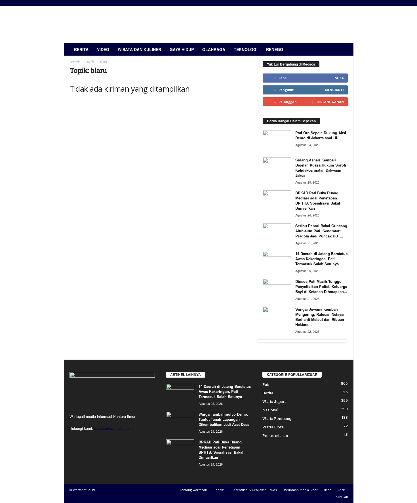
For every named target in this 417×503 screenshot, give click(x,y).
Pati (265, 384)
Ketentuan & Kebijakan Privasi (254, 490)
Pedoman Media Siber (301, 490)
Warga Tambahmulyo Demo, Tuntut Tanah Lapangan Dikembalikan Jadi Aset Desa (224, 419)
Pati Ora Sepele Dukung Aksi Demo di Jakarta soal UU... (320, 135)
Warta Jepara (274, 401)
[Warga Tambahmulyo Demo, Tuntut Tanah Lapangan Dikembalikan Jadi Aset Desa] (180, 422)
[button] (345, 49)
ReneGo (274, 49)
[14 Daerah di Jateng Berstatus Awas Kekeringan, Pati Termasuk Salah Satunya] (277, 261)
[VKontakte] (109, 439)
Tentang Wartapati (193, 490)
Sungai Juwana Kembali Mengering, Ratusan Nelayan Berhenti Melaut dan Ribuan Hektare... (320, 316)
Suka (339, 78)
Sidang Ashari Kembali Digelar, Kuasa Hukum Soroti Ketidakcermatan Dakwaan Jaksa (320, 167)
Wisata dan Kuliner (139, 49)
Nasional (270, 409)
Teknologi (246, 49)
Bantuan (342, 496)
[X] (87, 439)
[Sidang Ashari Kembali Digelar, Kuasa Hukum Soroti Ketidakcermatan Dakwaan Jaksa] (277, 168)
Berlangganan (330, 102)
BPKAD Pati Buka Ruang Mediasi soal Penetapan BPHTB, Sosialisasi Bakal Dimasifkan (317, 200)
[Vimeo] (98, 439)
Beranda (75, 62)
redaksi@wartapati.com (113, 428)
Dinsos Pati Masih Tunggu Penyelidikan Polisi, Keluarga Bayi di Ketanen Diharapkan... (321, 286)
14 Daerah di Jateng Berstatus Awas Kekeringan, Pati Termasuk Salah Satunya (321, 258)
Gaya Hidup (182, 49)
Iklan (327, 490)
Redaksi (219, 490)
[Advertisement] (250, 24)
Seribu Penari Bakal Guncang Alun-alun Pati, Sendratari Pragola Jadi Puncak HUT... (321, 231)
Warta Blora (273, 427)
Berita (81, 49)
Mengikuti (334, 90)
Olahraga (213, 49)
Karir (341, 490)
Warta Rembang (276, 418)
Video (103, 49)
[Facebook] (75, 439)
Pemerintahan (275, 435)
